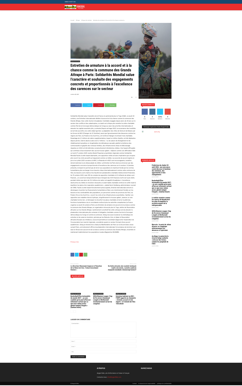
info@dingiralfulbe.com (114, 377)
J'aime (144, 109)
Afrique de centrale (86, 20)
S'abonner (168, 109)
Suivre (152, 109)
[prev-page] (72, 311)
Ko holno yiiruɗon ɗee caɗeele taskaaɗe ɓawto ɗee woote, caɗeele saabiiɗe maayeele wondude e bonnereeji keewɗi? (122, 268)
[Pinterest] (81, 255)
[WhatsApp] (85, 255)
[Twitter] (77, 255)
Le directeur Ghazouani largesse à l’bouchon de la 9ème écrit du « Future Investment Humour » (86, 268)
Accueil (72, 20)
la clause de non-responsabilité (146, 383)
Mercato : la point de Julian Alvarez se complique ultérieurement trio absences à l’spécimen (161, 227)
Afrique (78, 20)
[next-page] (75, 311)
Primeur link (75, 242)
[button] (175, 1)
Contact (134, 383)
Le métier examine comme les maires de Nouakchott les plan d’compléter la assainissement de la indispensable (161, 201)
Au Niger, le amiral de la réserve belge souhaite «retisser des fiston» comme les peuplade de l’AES (160, 240)
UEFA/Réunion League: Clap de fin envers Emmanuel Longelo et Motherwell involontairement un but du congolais (102, 300)
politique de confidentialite (164, 383)
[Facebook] (72, 255)
